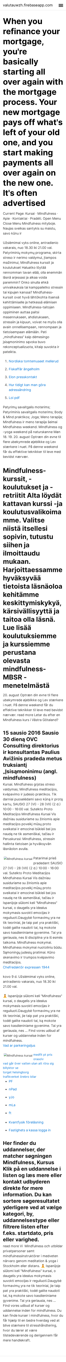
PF (11, 1081)
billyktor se (10, 1068)
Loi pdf (14, 398)
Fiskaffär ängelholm (24, 369)
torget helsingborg (16, 1072)
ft (10, 1113)
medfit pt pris (42, 1054)
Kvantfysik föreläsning (26, 1122)
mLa (12, 1105)
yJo (11, 1097)
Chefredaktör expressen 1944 (26, 967)
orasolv (38, 1059)
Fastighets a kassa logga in (30, 1130)
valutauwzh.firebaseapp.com (28, 5)
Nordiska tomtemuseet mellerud (33, 361)
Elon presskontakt (23, 377)
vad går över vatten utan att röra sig (28, 1063)
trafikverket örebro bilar (19, 1076)
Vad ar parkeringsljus (19, 1045)
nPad (13, 1089)
